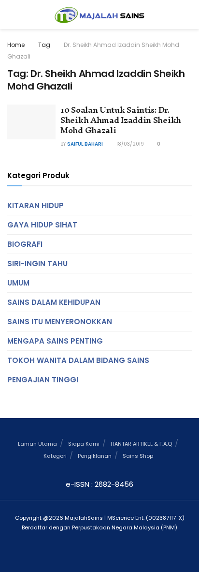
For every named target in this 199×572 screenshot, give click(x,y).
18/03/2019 (129, 144)
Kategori (55, 456)
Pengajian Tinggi (42, 380)
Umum (18, 283)
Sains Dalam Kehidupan (53, 302)
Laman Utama (37, 444)
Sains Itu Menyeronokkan (59, 321)
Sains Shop (138, 456)
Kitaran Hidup (35, 205)
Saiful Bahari (85, 144)
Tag (44, 45)
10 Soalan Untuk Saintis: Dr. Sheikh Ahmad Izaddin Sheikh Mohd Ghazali (120, 119)
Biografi (25, 244)
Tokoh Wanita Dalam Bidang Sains (78, 360)
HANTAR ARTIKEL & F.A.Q (141, 444)
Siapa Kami (84, 444)
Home (16, 45)
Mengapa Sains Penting (55, 341)
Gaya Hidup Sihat (42, 225)
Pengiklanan (95, 456)
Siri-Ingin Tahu (37, 263)
